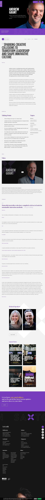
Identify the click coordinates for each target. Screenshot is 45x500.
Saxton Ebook (22, 457)
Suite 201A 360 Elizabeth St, (7, 432)
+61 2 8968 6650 (26, 434)
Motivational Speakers (34, 132)
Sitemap (21, 458)
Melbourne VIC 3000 (6, 433)
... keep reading (28, 207)
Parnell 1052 (4, 442)
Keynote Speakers (5, 464)
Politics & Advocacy (5, 457)
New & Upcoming (13, 452)
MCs (3, 465)
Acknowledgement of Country (24, 452)
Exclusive (12, 458)
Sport (3, 458)
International (12, 462)
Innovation (6, 32)
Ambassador (4, 469)
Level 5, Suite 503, (23, 432)
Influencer (4, 470)
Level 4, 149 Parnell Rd (6, 441)
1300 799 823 (8, 434)
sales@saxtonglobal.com (26, 447)
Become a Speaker (23, 453)
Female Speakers (13, 453)
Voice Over (4, 471)
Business (2, 32)
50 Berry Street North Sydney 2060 (26, 433)
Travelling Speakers (13, 457)
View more (13, 334)
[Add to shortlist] (3, 39)
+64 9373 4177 (8, 443)
